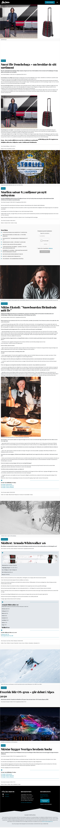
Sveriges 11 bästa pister (7, 484)
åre (4, 494)
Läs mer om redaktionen (26, 802)
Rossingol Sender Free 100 (7, 635)
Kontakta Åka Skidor (44, 795)
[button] (50, 2)
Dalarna (5, 784)
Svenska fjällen (26, 494)
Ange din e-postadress (44, 233)
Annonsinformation (44, 794)
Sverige (15, 222)
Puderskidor (16, 643)
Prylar (5, 148)
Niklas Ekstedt (11, 494)
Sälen (12, 784)
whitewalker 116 (36, 643)
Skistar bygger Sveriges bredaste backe (13, 254)
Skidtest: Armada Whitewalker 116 (11, 256)
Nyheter (2, 148)
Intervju (13, 148)
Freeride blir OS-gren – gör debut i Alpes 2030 (14, 242)
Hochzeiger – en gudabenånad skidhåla (13, 258)
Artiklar (2, 494)
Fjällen (7, 494)
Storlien (12, 222)
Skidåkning (15, 784)
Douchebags (9, 148)
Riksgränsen (17, 494)
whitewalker (31, 643)
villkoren (51, 248)
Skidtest (8, 643)
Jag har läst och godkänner (45, 248)
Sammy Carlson (21, 643)
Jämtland (6, 222)
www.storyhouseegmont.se (47, 821)
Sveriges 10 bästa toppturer (8, 485)
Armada (12, 643)
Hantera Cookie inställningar (46, 804)
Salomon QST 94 (5, 634)
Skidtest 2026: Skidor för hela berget (12, 244)
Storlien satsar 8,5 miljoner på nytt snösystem (15, 232)
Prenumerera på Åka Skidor (45, 801)
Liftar (9, 222)
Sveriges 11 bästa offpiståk (8, 487)
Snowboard (22, 494)
